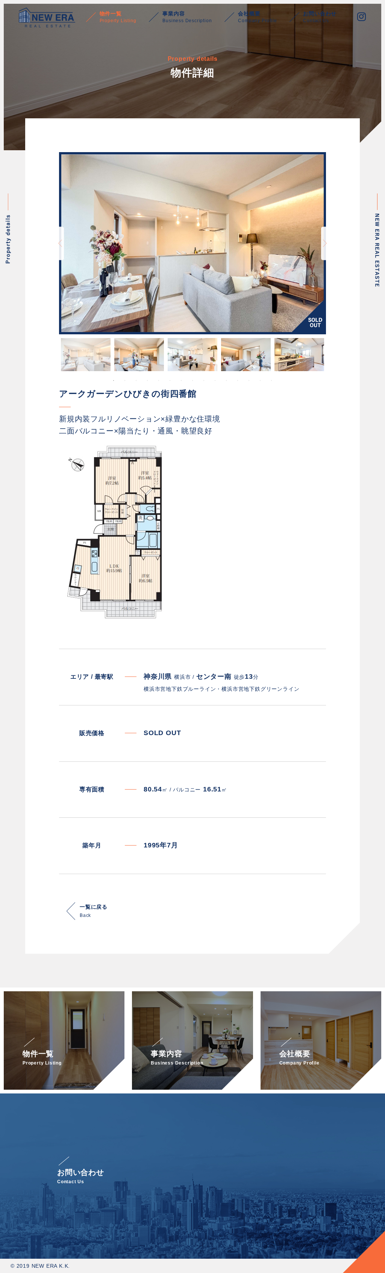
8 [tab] (192, 380)
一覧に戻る (94, 911)
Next (325, 243)
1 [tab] (113, 380)
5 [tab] (158, 380)
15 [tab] (271, 380)
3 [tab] (136, 380)
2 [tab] (125, 380)
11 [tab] (226, 380)
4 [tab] (147, 380)
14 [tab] (260, 380)
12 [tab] (237, 380)
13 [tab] (249, 380)
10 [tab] (215, 380)
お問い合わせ (319, 17)
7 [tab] (181, 380)
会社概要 (257, 17)
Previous (60, 243)
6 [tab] (170, 380)
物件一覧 (118, 17)
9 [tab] (204, 380)
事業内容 (187, 17)
